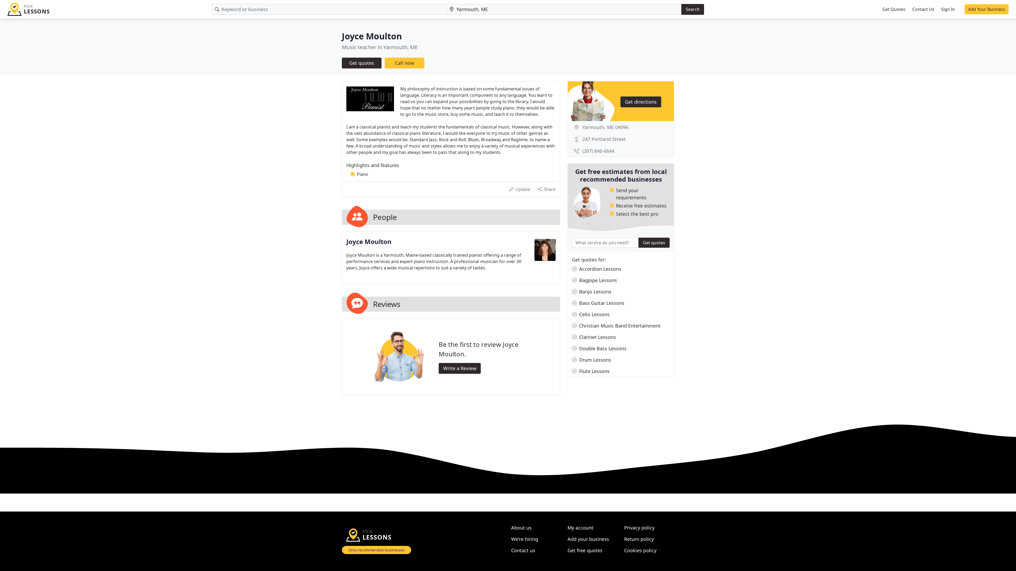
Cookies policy (640, 550)
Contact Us (923, 9)
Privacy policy (639, 527)
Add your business (588, 539)
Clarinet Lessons (597, 337)
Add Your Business (986, 9)
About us (521, 527)
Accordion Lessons (599, 269)
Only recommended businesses (376, 549)
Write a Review (459, 368)
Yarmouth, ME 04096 (605, 127)
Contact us (523, 550)
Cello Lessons (594, 314)
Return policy (639, 539)
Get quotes (361, 63)
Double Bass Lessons (602, 348)
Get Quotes (893, 9)
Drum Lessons (594, 360)
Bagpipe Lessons (597, 280)
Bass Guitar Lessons (601, 303)
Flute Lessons (594, 371)
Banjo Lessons (594, 291)
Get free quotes (585, 550)
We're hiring (524, 539)
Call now (404, 63)
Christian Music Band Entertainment (619, 326)
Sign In (948, 9)
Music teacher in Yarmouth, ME (380, 47)
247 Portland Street (604, 139)
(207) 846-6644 (598, 151)
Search (693, 9)
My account (580, 527)
